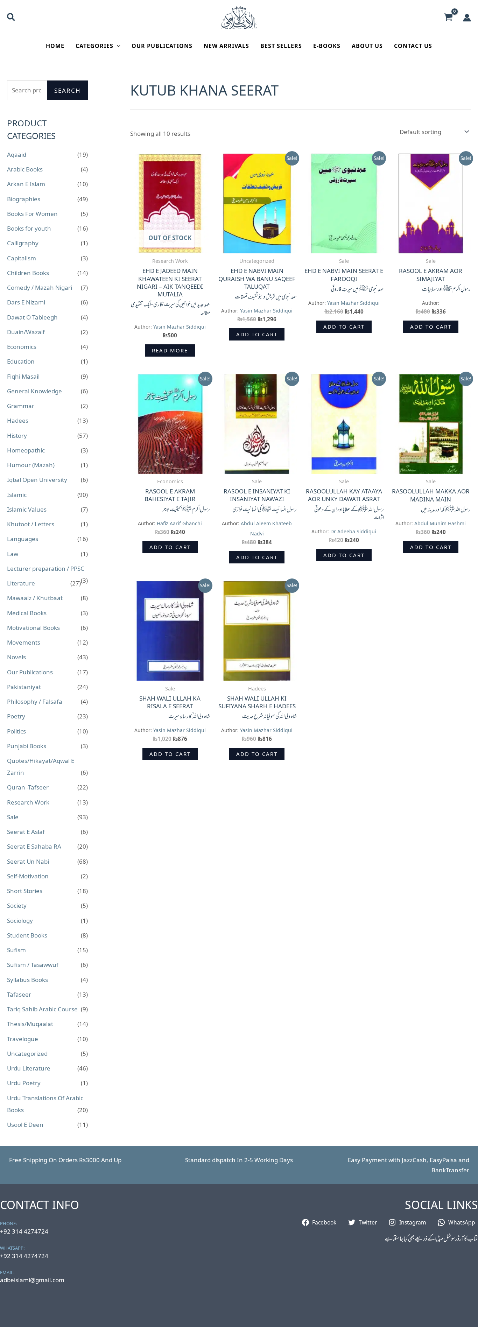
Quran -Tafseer (28, 787)
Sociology (20, 921)
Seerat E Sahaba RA (34, 846)
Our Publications (162, 46)
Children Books (28, 273)
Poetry (16, 716)
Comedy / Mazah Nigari (39, 287)
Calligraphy (22, 243)
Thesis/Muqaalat (30, 1024)
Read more (170, 350)
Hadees (17, 420)
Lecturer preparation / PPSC (45, 568)
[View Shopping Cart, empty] (448, 17)
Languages (22, 539)
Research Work (28, 802)
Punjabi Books (26, 746)
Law (12, 554)
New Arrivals (226, 46)
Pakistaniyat (24, 687)
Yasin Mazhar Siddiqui (179, 326)
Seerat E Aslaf (26, 832)
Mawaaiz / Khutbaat (35, 598)
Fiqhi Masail (23, 376)
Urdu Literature (28, 1068)
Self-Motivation (28, 876)
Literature (21, 583)
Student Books (27, 935)
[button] (11, 18)
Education (21, 361)
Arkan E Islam (26, 184)
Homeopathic (26, 450)
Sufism (16, 950)
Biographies (23, 199)
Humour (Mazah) (31, 465)
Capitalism (21, 258)
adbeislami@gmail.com (32, 1280)
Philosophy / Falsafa (34, 701)
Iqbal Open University (37, 480)
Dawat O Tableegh (32, 317)
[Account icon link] (467, 18)
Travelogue (22, 1039)
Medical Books (27, 613)
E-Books (326, 46)
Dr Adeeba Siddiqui (353, 531)
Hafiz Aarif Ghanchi (179, 523)
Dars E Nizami (26, 302)
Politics (16, 731)
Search (67, 90)
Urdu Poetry (24, 1083)
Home (55, 46)
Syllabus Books (27, 980)
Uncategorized (27, 1053)
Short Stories (24, 891)
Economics (21, 347)
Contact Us (413, 46)
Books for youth (29, 228)
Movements (23, 642)
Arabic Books (25, 169)
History (17, 435)
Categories (94, 46)
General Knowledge (34, 391)
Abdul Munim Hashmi (440, 523)
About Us (367, 46)
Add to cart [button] (256, 334)
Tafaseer (19, 994)
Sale (13, 817)
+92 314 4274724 (24, 1231)
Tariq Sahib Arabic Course (42, 1009)
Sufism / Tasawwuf (32, 965)
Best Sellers (281, 46)
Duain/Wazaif (26, 332)
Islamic (17, 495)
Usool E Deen (25, 1125)
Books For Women (32, 214)
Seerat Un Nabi (28, 861)
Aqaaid (16, 154)
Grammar (20, 406)
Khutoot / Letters (30, 524)
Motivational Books (33, 628)
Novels (16, 657)
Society (17, 905)
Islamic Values (27, 509)
